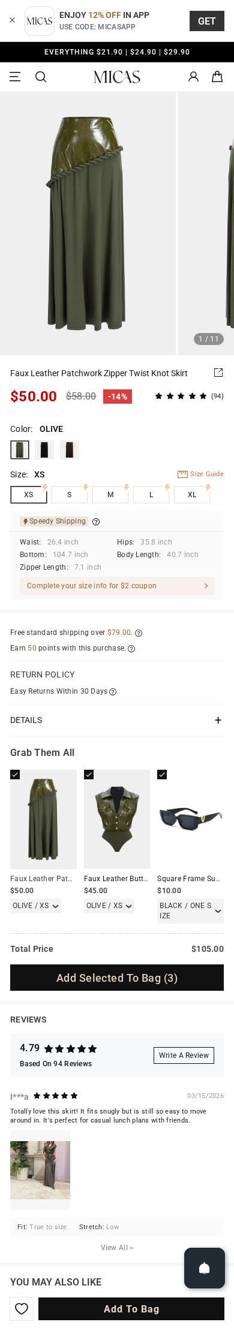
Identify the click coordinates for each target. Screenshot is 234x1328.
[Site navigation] (17, 77)
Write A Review (184, 1055)
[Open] (204, 1268)
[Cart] (217, 77)
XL (192, 495)
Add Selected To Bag (117, 978)
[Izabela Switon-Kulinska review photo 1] (40, 1170)
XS (29, 495)
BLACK (44, 449)
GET (207, 21)
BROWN (69, 449)
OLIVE (19, 449)
